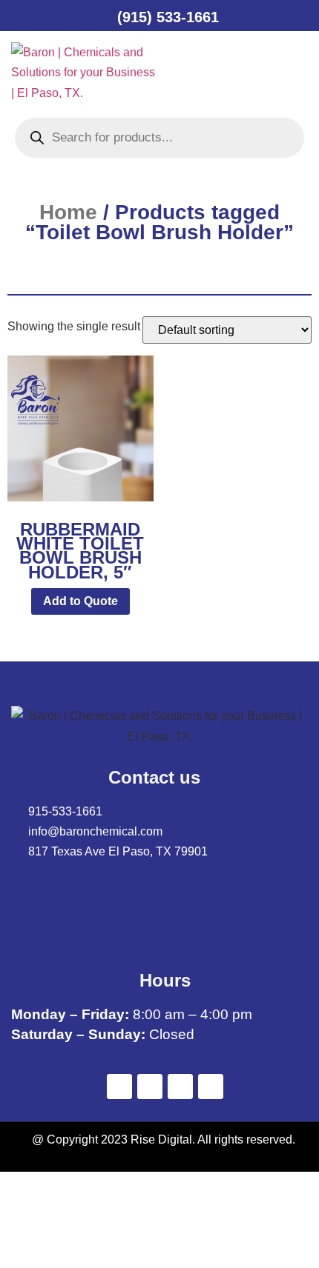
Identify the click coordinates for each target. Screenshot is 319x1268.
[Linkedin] (180, 1086)
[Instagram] (210, 1086)
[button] (207, 72)
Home (68, 212)
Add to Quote (80, 601)
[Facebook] (119, 1086)
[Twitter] (149, 1086)
